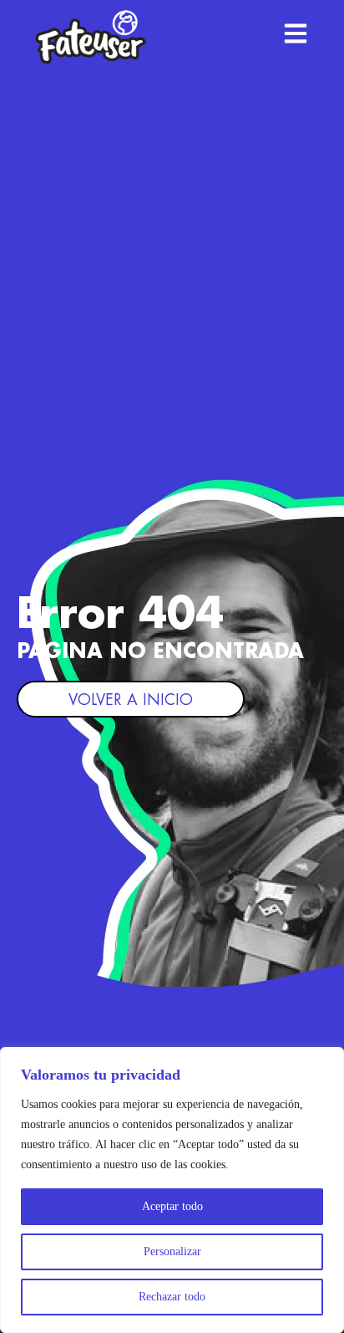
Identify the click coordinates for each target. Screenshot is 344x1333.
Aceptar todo (172, 1206)
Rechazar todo (172, 1296)
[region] (172, 1190)
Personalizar (172, 1251)
